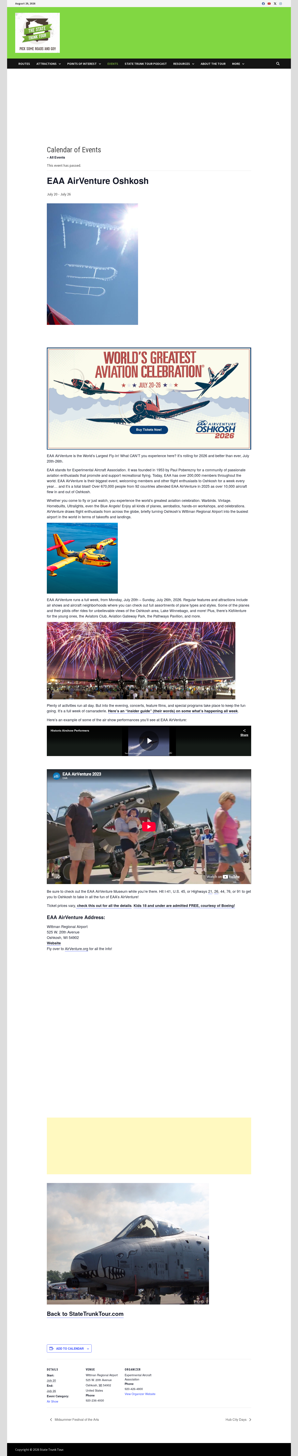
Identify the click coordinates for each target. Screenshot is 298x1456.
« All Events (56, 157)
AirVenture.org (76, 948)
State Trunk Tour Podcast (146, 64)
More (236, 64)
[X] (275, 3)
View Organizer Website (140, 1394)
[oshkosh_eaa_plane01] (128, 1243)
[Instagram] (280, 3)
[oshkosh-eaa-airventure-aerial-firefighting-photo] (82, 557)
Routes (24, 64)
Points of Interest (82, 64)
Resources (181, 64)
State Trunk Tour (51, 1449)
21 (210, 891)
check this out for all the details (104, 905)
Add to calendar (70, 1348)
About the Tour (213, 64)
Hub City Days (236, 1419)
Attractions (46, 64)
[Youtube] (270, 3)
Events (112, 64)
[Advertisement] (149, 99)
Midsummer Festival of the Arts (76, 1419)
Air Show (52, 1401)
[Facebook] (264, 3)
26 (216, 891)
